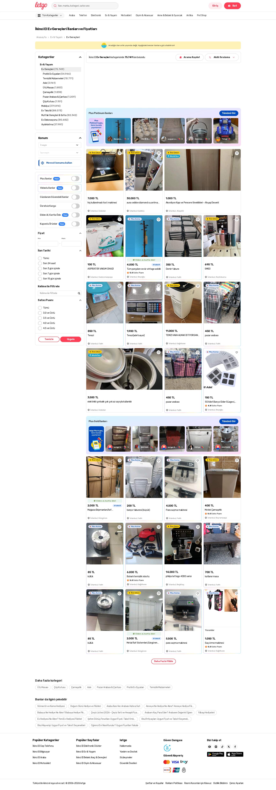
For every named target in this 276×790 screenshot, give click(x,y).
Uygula (71, 339)
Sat (234, 5)
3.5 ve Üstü (49, 318)
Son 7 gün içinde (51, 273)
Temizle (49, 339)
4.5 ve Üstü (49, 328)
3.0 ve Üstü (49, 313)
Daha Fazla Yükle (163, 661)
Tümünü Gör (229, 113)
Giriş (215, 5)
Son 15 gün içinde (52, 278)
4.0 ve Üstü (49, 323)
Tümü (46, 258)
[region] (163, 131)
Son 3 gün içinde (51, 268)
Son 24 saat (49, 263)
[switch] (75, 178)
